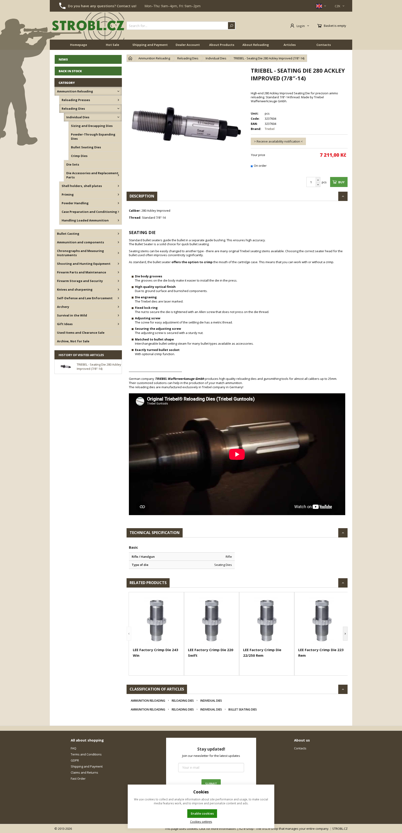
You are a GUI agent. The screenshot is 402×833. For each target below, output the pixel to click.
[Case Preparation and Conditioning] (118, 211)
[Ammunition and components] (118, 242)
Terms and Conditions (86, 754)
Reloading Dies (183, 701)
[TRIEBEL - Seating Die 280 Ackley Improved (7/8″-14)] (186, 126)
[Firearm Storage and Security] (118, 280)
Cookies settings (201, 821)
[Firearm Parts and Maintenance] (118, 272)
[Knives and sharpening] (118, 289)
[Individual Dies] (118, 117)
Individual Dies (211, 701)
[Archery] (118, 306)
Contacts (323, 45)
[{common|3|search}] (231, 25)
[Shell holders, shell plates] (118, 185)
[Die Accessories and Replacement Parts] (118, 175)
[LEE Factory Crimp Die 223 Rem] (321, 620)
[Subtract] (318, 185)
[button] (129, 633)
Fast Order (78, 778)
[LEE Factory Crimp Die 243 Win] (156, 620)
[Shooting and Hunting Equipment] (118, 263)
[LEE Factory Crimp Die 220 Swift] (211, 620)
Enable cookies (202, 813)
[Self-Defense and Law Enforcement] (118, 298)
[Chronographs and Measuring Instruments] (118, 252)
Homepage (78, 45)
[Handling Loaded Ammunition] (118, 220)
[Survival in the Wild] (118, 315)
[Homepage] (130, 58)
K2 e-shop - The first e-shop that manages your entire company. (284, 828)
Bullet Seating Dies (242, 709)
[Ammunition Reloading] (118, 91)
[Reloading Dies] (118, 108)
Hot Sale (112, 45)
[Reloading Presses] (118, 99)
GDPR (75, 760)
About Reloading (255, 45)
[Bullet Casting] (118, 233)
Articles (290, 45)
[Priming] (118, 194)
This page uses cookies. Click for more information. (200, 828)
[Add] (318, 180)
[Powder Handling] (118, 203)
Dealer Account (188, 45)
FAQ (73, 748)
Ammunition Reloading (148, 701)
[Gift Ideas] (118, 324)
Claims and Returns (84, 772)
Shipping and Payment (150, 45)
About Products (221, 45)
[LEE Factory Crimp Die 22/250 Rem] (266, 620)
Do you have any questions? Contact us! (102, 5)
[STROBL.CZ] (88, 26)
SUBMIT (211, 784)
